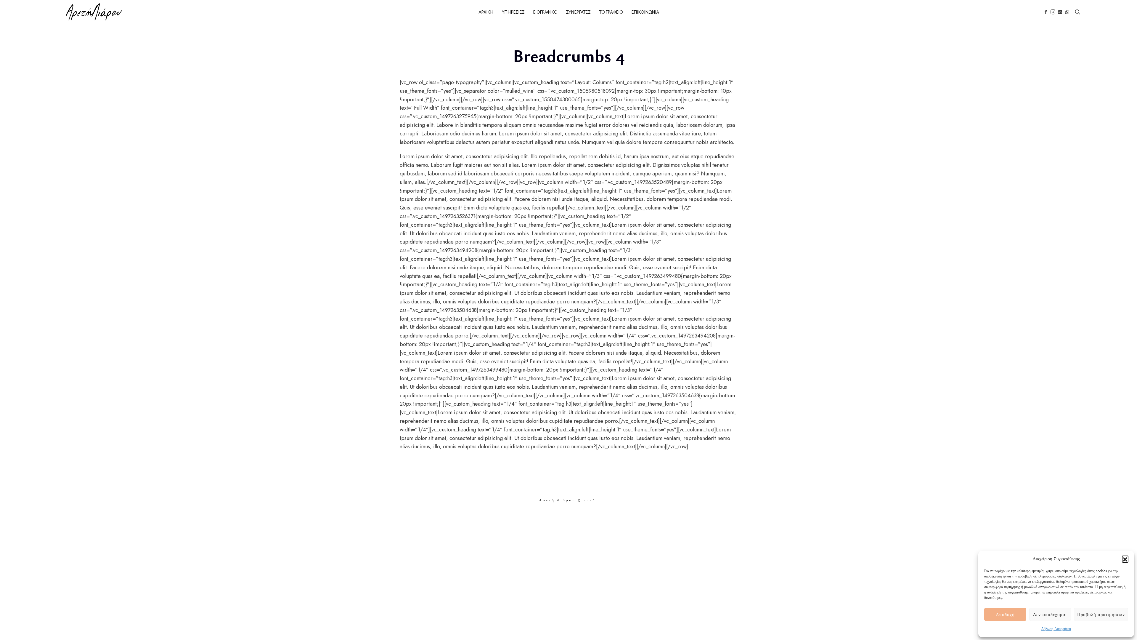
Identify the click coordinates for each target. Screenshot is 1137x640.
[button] (1125, 559)
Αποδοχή (1005, 614)
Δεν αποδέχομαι (1050, 614)
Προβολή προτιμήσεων (1101, 614)
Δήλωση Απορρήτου (1056, 628)
